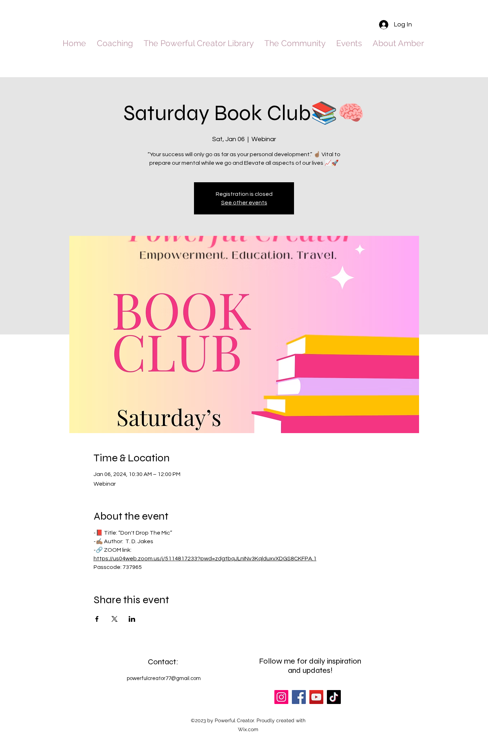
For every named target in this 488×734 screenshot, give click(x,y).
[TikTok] (334, 697)
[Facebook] (299, 697)
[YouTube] (316, 697)
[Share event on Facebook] (97, 619)
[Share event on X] (114, 619)
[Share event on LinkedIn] (132, 619)
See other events (244, 202)
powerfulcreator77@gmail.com (164, 678)
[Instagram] (281, 697)
